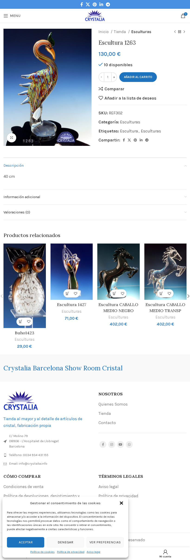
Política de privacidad (70, 552)
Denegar (65, 542)
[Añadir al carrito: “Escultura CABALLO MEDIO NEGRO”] (114, 293)
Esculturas (141, 31)
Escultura (129, 131)
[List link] (47, 455)
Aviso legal (93, 552)
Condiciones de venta (23, 486)
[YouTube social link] (120, 444)
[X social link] (87, 4)
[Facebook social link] (81, 4)
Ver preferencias (105, 542)
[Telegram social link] (107, 4)
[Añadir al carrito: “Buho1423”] (20, 322)
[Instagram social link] (111, 444)
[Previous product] (175, 32)
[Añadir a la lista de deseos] (29, 322)
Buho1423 (24, 332)
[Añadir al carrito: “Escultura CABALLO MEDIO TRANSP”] (161, 293)
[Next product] (184, 32)
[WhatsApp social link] (129, 444)
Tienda (120, 31)
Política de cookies (42, 552)
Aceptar (26, 542)
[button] (121, 503)
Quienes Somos (113, 404)
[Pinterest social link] (94, 4)
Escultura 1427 (71, 304)
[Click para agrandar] (11, 137)
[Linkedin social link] (101, 4)
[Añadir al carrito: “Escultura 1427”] (67, 293)
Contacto (107, 422)
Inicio (104, 31)
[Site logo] (95, 15)
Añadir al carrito (138, 77)
